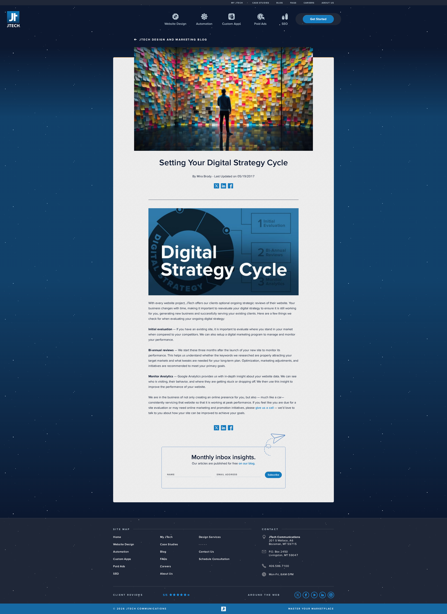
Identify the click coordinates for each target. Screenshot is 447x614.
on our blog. (247, 463)
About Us (166, 573)
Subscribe (273, 475)
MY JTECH (237, 3)
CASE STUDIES (260, 3)
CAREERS (309, 3)
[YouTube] (314, 595)
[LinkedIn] (322, 595)
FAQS (293, 3)
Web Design (175, 23)
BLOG (279, 3)
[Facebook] (306, 595)
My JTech (166, 537)
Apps (231, 23)
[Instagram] (331, 595)
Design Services (210, 537)
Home (117, 537)
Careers (165, 566)
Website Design (123, 544)
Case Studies (169, 544)
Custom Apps (122, 559)
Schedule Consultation (214, 559)
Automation (204, 23)
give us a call (264, 407)
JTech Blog (173, 39)
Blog (163, 551)
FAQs (163, 559)
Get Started (318, 19)
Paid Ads (260, 23)
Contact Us (206, 551)
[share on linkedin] (223, 185)
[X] (298, 595)
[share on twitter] (216, 185)
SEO (285, 23)
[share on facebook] (230, 185)
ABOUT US (328, 3)
